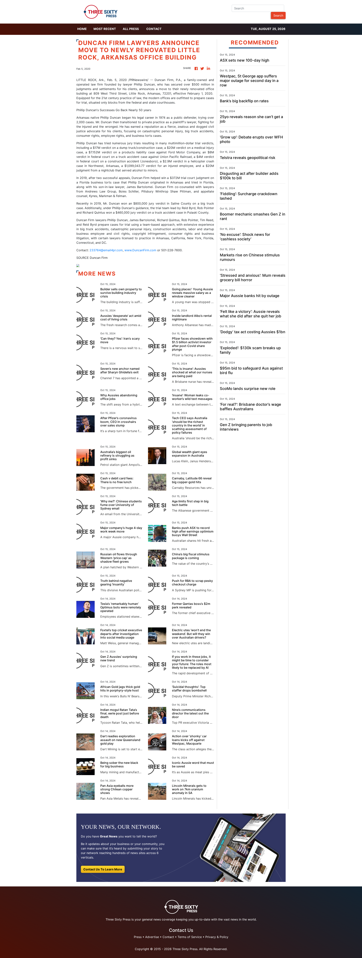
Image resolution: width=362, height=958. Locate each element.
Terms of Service (190, 937)
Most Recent (105, 29)
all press (131, 29)
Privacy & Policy (216, 937)
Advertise (152, 937)
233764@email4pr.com (106, 250)
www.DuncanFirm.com (140, 250)
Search (278, 15)
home (82, 29)
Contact (154, 29)
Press (138, 937)
